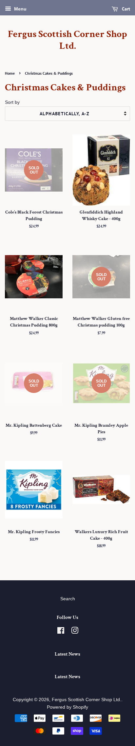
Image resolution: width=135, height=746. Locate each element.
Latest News (67, 654)
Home (10, 73)
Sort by (12, 102)
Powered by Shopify (67, 707)
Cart (125, 9)
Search (67, 598)
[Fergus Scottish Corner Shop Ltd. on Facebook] (61, 631)
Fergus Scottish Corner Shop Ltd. (67, 40)
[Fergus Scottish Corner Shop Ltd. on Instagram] (74, 631)
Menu (20, 8)
